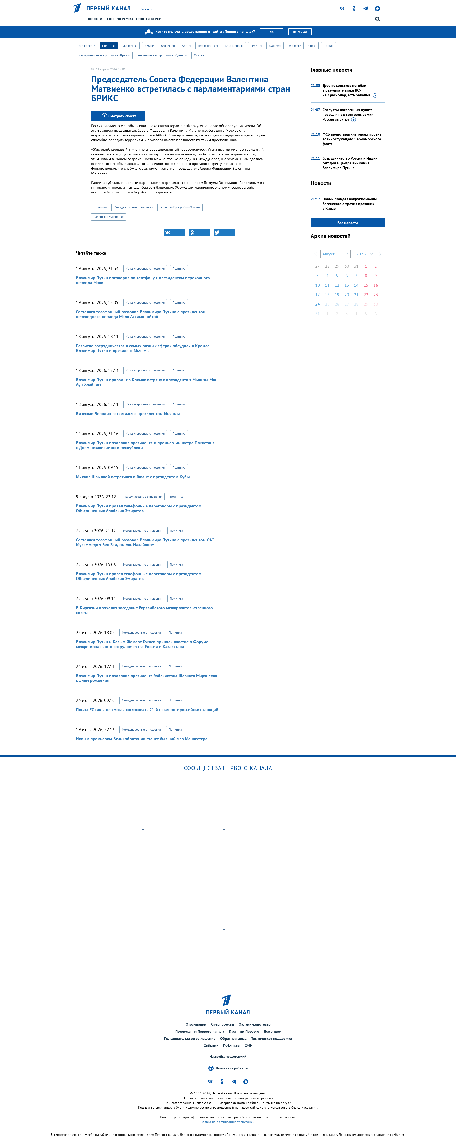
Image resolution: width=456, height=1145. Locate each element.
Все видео (272, 1031)
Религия (256, 46)
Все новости (86, 46)
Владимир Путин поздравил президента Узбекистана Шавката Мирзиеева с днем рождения (146, 678)
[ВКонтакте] (174, 232)
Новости (94, 19)
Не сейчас (300, 32)
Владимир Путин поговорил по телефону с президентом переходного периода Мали (143, 280)
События (211, 1045)
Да (272, 32)
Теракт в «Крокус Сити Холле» (180, 207)
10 (317, 285)
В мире (149, 46)
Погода (328, 46)
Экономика (129, 46)
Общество (168, 46)
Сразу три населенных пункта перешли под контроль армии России (348, 114)
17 (317, 294)
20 (346, 294)
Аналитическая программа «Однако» (162, 55)
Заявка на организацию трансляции (228, 1122)
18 (327, 294)
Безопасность (234, 46)
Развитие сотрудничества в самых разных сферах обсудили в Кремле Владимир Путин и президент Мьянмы (142, 348)
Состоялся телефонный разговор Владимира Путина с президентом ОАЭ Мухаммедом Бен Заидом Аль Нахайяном (145, 542)
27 (317, 266)
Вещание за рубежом (232, 1068)
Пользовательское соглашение (189, 1038)
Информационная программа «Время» (104, 55)
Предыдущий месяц (315, 254)
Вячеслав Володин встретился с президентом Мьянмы (128, 413)
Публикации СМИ (237, 1045)
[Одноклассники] (199, 232)
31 (356, 266)
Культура (275, 46)
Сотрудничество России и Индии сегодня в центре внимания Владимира (350, 163)
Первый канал (108, 8)
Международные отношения (133, 207)
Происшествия (208, 46)
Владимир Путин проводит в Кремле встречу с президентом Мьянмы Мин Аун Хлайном (147, 382)
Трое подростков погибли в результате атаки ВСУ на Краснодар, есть (346, 90)
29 (337, 266)
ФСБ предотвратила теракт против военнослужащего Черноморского (352, 139)
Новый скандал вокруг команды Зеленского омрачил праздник (350, 204)
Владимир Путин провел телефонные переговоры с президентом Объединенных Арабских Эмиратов (138, 508)
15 (366, 285)
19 (337, 294)
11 (327, 285)
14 (356, 285)
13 (346, 285)
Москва (199, 55)
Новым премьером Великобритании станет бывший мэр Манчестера (142, 738)
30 (346, 266)
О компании (196, 1024)
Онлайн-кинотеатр (255, 1024)
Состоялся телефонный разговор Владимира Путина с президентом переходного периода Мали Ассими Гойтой (141, 314)
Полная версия (150, 19)
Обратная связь (233, 1038)
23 (375, 294)
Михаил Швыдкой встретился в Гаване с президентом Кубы (133, 476)
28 (327, 266)
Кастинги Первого (244, 1031)
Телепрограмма (119, 19)
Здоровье (294, 46)
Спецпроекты (222, 1024)
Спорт (312, 46)
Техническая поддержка (271, 1038)
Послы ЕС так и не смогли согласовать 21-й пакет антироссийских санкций (147, 709)
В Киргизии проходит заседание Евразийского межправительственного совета (144, 610)
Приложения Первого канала (199, 1031)
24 (317, 304)
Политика (108, 46)
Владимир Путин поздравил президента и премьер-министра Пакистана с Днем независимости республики (145, 445)
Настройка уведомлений (228, 1056)
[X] (224, 232)
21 (356, 294)
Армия (186, 46)
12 (337, 285)
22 (366, 294)
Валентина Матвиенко (109, 217)
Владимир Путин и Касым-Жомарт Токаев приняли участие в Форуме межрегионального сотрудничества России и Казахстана (142, 644)
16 (375, 285)
